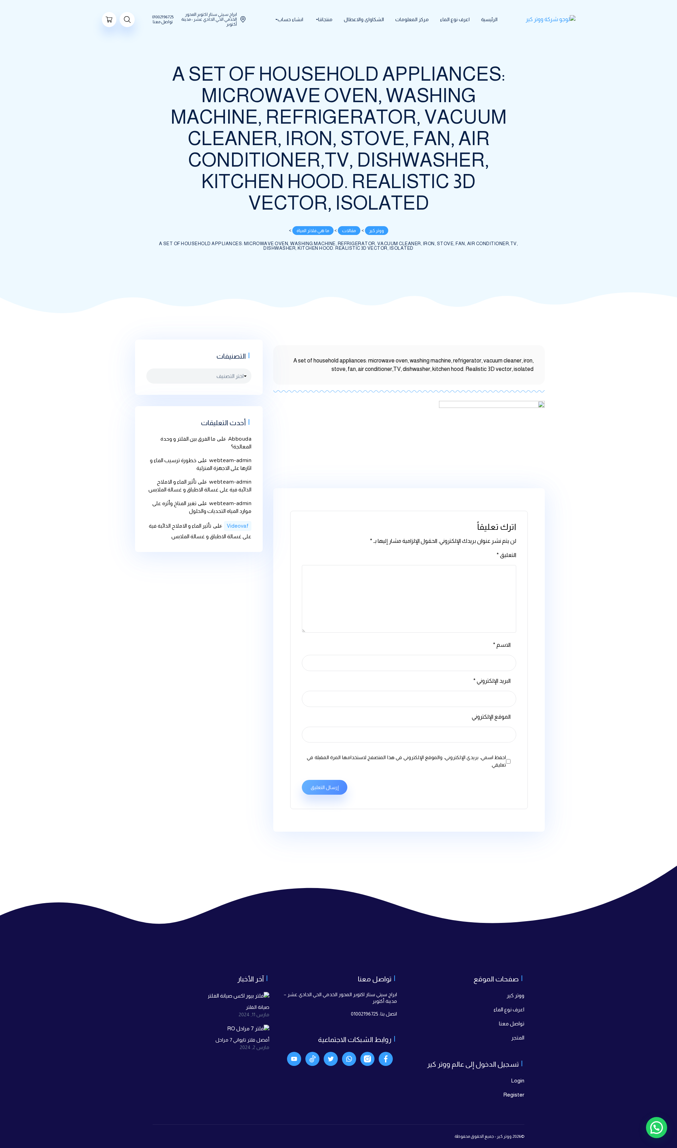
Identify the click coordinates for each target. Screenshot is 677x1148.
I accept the (286, 640)
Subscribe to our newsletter (310, 629)
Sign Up (283, 657)
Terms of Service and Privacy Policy (301, 640)
